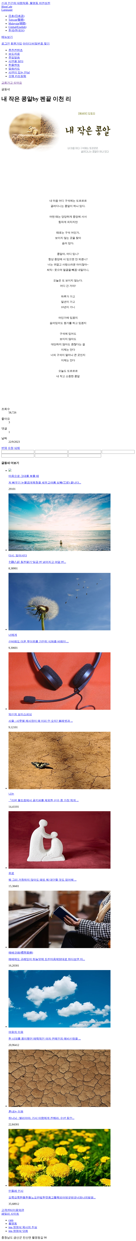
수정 (10, 447)
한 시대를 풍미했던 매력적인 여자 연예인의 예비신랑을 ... (44, 1038)
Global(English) (17, 27)
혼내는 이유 (15, 1111)
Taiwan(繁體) (16, 19)
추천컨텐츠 (15, 50)
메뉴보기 (7, 36)
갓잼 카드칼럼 (17, 76)
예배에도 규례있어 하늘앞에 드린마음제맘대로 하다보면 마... (46, 959)
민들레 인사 (15, 1190)
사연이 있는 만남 (19, 72)
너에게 (12, 634)
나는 (11, 793)
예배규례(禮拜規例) (20, 952)
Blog (4, 6)
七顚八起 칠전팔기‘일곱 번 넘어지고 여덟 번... (37, 561)
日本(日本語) (16, 16)
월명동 (12, 1223)
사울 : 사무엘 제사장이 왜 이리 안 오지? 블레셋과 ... (40, 720)
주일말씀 (14, 57)
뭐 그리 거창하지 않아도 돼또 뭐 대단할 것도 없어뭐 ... (42, 879)
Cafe (9, 6)
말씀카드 (14, 68)
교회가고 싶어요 (11, 82)
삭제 (17, 447)
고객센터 (7, 1210)
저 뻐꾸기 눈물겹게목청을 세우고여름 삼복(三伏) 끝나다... (44, 482)
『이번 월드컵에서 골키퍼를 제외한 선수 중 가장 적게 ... (43, 800)
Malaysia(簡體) (17, 23)
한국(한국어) (16, 30)
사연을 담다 (15, 61)
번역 (4, 447)
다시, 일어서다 (17, 555)
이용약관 (18, 1210)
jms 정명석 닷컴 (18, 1230)
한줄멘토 (14, 64)
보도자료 (14, 53)
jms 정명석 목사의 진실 (22, 1227)
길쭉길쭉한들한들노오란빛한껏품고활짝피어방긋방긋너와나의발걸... (52, 1197)
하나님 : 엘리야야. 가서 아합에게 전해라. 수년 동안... (41, 1118)
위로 (11, 873)
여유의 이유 (15, 1032)
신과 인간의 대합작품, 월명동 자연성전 (25, 3)
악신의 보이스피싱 (20, 714)
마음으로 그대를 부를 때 (23, 475)
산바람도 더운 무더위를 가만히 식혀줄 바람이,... (38, 641)
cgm (10, 1220)
